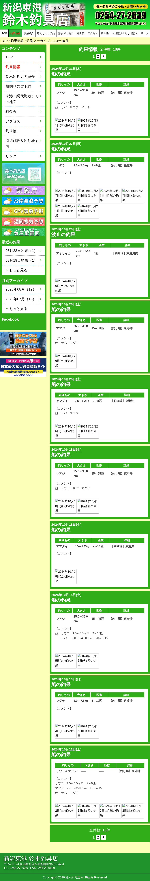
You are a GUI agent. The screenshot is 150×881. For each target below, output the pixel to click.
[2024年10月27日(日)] (65, 195)
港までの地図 (66, 33)
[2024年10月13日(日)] (65, 731)
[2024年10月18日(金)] (65, 506)
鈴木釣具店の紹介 (20, 77)
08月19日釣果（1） (21, 260)
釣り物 (105, 33)
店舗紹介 (29, 33)
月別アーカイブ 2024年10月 (47, 41)
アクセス (93, 33)
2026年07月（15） (20, 299)
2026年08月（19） (20, 289)
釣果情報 (17, 41)
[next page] (103, 56)
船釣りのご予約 (46, 33)
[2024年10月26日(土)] (65, 286)
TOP (4, 33)
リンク (144, 33)
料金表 (80, 33)
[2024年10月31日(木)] (65, 125)
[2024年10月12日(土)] (65, 811)
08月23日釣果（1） (21, 251)
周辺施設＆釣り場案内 (124, 33)
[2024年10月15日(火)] (65, 661)
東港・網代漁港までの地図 (21, 99)
